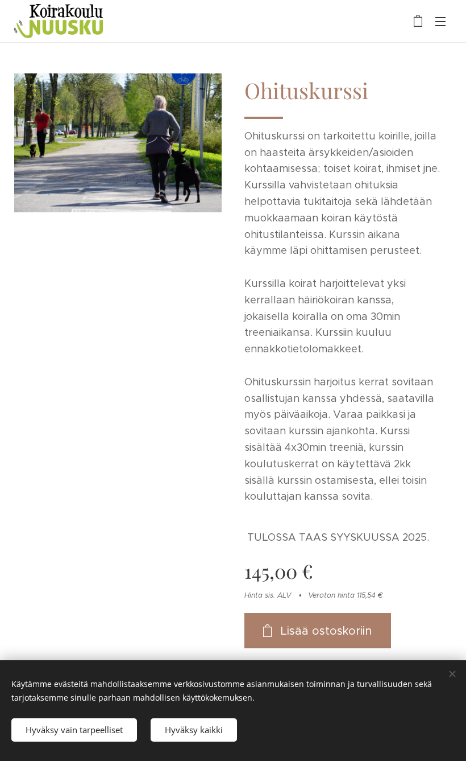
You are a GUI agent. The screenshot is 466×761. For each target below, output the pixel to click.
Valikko (440, 21)
